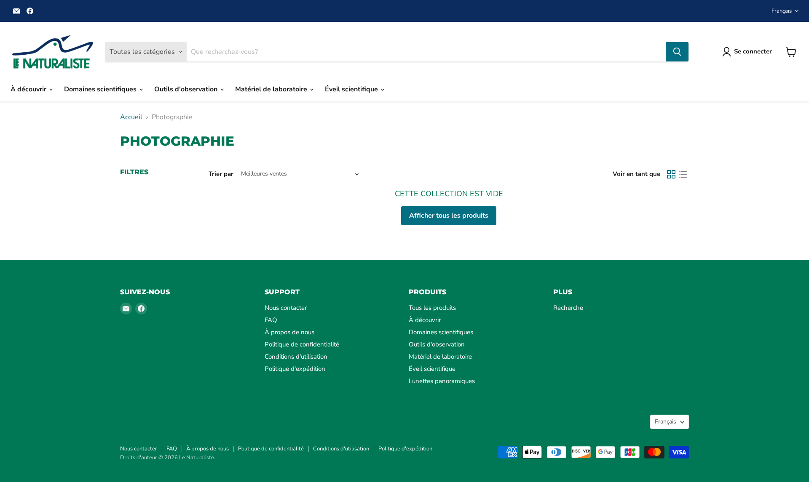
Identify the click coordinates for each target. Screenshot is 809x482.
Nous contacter (286, 308)
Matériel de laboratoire (272, 89)
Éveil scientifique (352, 89)
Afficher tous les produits (448, 215)
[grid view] (671, 174)
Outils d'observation (186, 89)
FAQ (271, 320)
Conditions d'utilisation (296, 356)
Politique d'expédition (295, 369)
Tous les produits (432, 308)
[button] (748, 52)
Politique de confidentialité (302, 344)
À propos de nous (289, 332)
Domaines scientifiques (101, 89)
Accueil (131, 117)
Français (781, 11)
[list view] (683, 174)
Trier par (221, 174)
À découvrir (29, 89)
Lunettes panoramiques (442, 381)
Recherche (568, 308)
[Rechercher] (677, 51)
